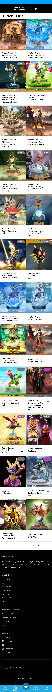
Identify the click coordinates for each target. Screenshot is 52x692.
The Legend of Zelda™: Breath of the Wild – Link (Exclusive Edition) (13, 83)
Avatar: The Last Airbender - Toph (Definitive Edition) (13, 128)
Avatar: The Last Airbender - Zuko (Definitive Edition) (13, 40)
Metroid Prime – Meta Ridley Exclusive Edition (13, 260)
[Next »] (38, 545)
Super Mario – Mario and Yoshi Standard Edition (13, 390)
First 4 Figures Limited (23, 668)
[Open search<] (31, 8)
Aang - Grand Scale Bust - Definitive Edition (13, 216)
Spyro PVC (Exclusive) (13, 477)
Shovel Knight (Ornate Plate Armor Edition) (13, 520)
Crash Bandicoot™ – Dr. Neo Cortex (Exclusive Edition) (13, 345)
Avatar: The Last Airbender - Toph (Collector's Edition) (13, 172)
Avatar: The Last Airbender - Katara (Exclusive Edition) (13, 303)
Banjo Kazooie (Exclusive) (13, 435)
